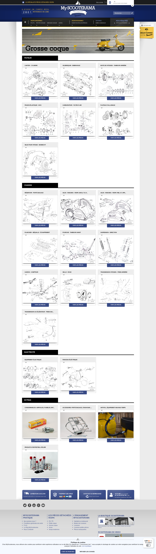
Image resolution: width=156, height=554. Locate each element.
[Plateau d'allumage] (116, 122)
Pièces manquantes (80, 529)
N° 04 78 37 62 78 (120, 495)
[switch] (148, 545)
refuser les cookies (87, 551)
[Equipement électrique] (40, 376)
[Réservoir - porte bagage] (40, 209)
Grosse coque (52, 23)
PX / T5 (51, 521)
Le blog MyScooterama (31, 527)
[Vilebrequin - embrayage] (78, 82)
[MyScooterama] (78, 11)
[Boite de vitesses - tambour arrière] (116, 82)
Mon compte (99, 2)
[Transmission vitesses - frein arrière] (116, 289)
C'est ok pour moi (68, 551)
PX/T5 (32, 23)
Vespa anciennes (36, 21)
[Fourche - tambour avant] (78, 249)
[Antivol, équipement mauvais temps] (116, 424)
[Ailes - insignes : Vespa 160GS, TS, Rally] (78, 209)
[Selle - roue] (78, 289)
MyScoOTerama (121, 23)
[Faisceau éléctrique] (78, 376)
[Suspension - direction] (116, 249)
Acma (60, 23)
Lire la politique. (87, 546)
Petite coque (40, 23)
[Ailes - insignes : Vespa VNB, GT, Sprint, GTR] (116, 209)
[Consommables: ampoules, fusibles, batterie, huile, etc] (40, 424)
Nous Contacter (28, 529)
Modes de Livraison (80, 523)
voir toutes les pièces (79, 23)
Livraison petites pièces (81, 527)
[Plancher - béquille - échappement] (40, 249)
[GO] (132, 13)
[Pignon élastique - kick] (40, 122)
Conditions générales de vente (33, 523)
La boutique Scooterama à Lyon (116, 521)
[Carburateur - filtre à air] (78, 122)
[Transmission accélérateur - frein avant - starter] (40, 328)
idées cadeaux (101, 23)
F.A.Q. (25, 525)
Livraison (77, 525)
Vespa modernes (54, 529)
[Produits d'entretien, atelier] (40, 464)
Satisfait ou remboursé (81, 521)
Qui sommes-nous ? (30, 521)
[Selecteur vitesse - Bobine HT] (40, 161)
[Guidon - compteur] (40, 289)
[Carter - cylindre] (40, 82)
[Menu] (152, 539)
